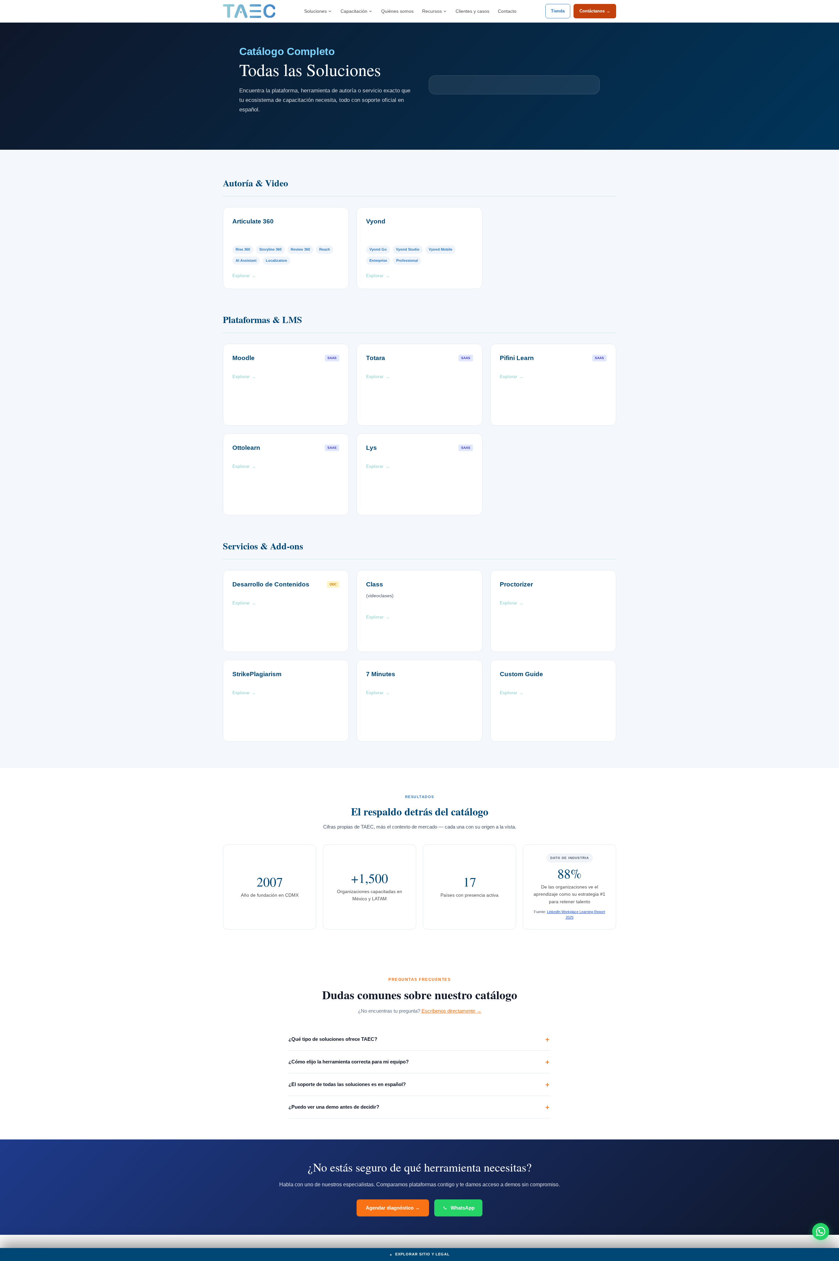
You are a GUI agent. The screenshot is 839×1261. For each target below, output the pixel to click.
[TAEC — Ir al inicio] (249, 11)
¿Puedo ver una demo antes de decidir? (333, 1107)
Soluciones (315, 11)
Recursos (432, 11)
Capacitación (354, 11)
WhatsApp (463, 1208)
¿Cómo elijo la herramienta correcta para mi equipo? (348, 1061)
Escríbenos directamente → (451, 1011)
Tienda (558, 11)
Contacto (507, 11)
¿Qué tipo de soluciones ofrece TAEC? (332, 1039)
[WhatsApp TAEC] (820, 1231)
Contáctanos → (594, 11)
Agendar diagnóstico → (393, 1208)
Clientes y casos (472, 11)
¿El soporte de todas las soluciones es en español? (347, 1084)
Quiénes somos (397, 11)
